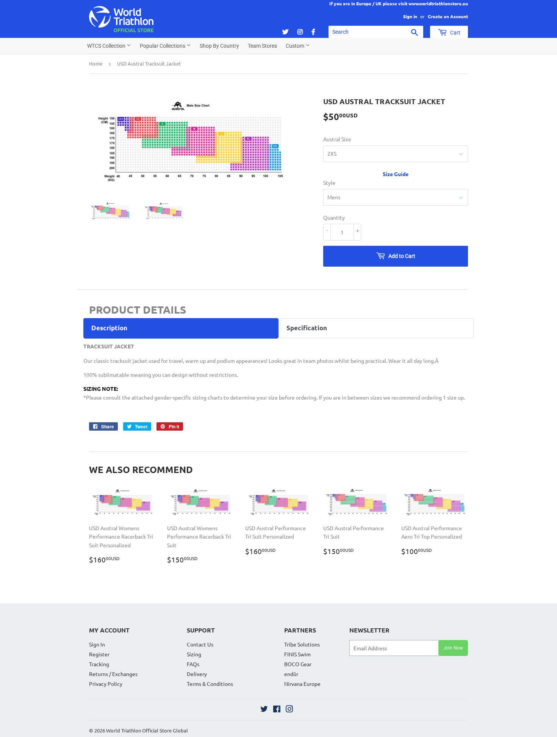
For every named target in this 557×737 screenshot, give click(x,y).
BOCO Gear (297, 663)
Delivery (197, 673)
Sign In (97, 644)
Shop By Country (219, 46)
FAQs (193, 663)
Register (99, 654)
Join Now (453, 648)
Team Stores (262, 46)
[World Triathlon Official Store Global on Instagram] (289, 709)
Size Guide (395, 173)
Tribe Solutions (302, 644)
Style (329, 182)
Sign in (410, 16)
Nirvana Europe (302, 683)
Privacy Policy (105, 683)
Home (95, 63)
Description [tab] (109, 328)
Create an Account (448, 16)
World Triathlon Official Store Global (147, 730)
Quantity (334, 217)
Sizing (194, 654)
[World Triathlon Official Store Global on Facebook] (277, 709)
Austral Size (337, 139)
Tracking (99, 663)
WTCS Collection (107, 46)
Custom (295, 46)
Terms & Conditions (210, 683)
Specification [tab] (306, 328)
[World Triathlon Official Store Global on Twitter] (264, 709)
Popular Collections (163, 46)
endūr (291, 673)
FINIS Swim (297, 654)
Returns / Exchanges (113, 673)
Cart (454, 33)
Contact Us (200, 644)
